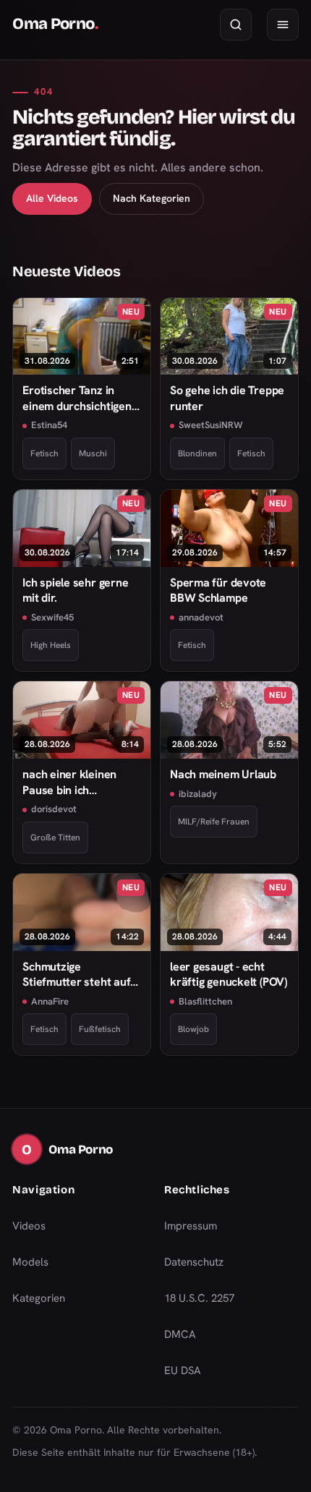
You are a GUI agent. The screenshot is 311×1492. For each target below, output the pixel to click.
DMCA (180, 1334)
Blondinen (197, 453)
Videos (29, 1226)
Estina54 (49, 425)
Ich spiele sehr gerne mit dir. (75, 590)
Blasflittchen (205, 1001)
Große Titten (55, 837)
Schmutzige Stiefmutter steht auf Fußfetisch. (76, 974)
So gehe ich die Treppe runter (227, 398)
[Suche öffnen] (236, 25)
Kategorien (38, 1298)
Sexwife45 (52, 617)
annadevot (201, 617)
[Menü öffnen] (283, 25)
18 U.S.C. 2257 (199, 1298)
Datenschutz (193, 1262)
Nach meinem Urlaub (223, 774)
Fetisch (44, 453)
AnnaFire (50, 1001)
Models (30, 1262)
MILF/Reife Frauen (214, 821)
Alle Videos (52, 198)
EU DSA (182, 1370)
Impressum (190, 1226)
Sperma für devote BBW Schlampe (218, 590)
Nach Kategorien (151, 198)
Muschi (93, 453)
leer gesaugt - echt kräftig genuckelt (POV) (228, 974)
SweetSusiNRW (211, 425)
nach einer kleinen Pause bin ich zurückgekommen (69, 782)
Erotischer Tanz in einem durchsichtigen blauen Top (77, 398)
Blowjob (193, 1029)
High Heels (50, 645)
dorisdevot (54, 809)
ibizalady (198, 794)
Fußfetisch (100, 1029)
